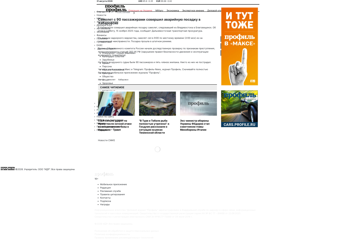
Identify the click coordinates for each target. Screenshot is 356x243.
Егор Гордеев (123, 12)
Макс (127, 69)
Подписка (105, 201)
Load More (157, 149)
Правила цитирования (112, 194)
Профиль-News (152, 69)
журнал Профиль (171, 69)
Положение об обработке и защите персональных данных (127, 230)
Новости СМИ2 (106, 140)
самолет (111, 79)
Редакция (105, 187)
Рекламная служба (110, 191)
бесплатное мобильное (110, 72)
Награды (105, 204)
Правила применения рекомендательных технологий (124, 237)
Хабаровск (123, 79)
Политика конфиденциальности (112, 234)
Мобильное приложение (113, 184)
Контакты (105, 197)
